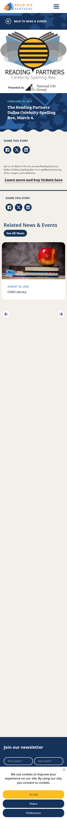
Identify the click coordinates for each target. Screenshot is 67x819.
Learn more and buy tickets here (34, 180)
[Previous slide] (6, 314)
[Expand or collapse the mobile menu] (56, 6)
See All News (15, 233)
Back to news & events (30, 21)
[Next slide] (61, 314)
